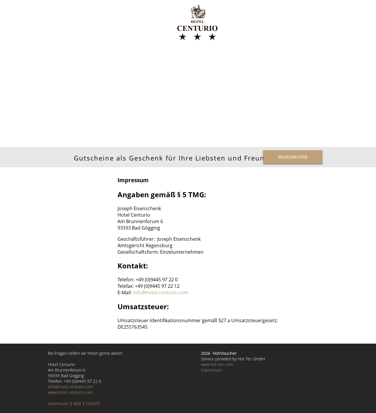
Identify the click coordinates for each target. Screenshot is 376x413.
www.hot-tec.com (217, 364)
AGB (77, 403)
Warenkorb (293, 157)
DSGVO (93, 403)
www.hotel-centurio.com (70, 392)
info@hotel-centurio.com (160, 292)
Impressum (58, 403)
